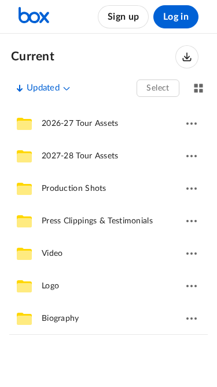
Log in (176, 16)
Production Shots (74, 189)
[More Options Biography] (191, 318)
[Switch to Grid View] (198, 88)
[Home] (34, 17)
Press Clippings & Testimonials (97, 221)
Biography (60, 318)
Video (52, 253)
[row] (108, 123)
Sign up (123, 16)
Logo (50, 286)
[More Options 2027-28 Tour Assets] (191, 156)
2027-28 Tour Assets (80, 156)
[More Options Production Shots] (191, 188)
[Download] (186, 56)
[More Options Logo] (191, 286)
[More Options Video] (191, 253)
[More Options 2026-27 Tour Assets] (191, 123)
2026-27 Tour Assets (80, 124)
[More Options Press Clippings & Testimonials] (191, 221)
